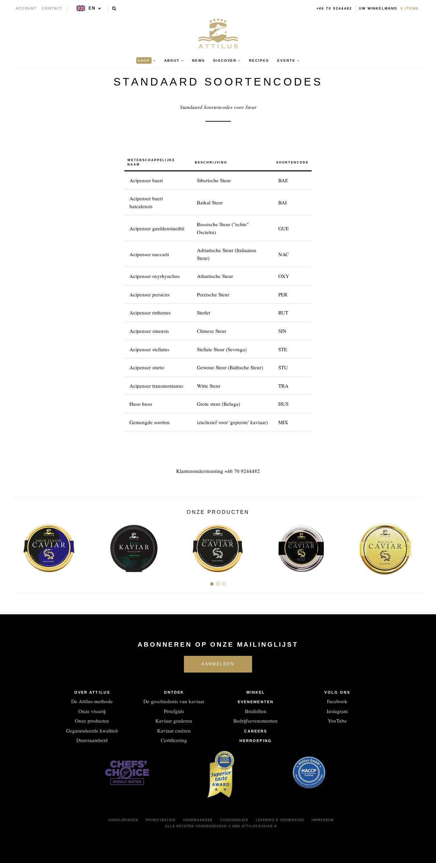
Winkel (255, 692)
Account (26, 8)
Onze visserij (92, 711)
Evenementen (256, 702)
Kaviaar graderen (173, 720)
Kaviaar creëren (174, 730)
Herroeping (255, 741)
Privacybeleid (161, 820)
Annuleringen (123, 820)
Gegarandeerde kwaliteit (92, 730)
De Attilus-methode (92, 701)
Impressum (323, 820)
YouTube (337, 720)
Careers (255, 731)
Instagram (337, 711)
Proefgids (174, 711)
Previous (21, 546)
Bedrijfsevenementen (255, 720)
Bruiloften (255, 711)
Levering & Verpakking (280, 820)
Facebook (337, 701)
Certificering (174, 740)
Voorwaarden (198, 820)
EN (92, 8)
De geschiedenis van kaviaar (173, 701)
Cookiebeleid (234, 820)
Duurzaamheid (92, 740)
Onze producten (92, 720)
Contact (52, 8)
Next (414, 546)
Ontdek (174, 692)
